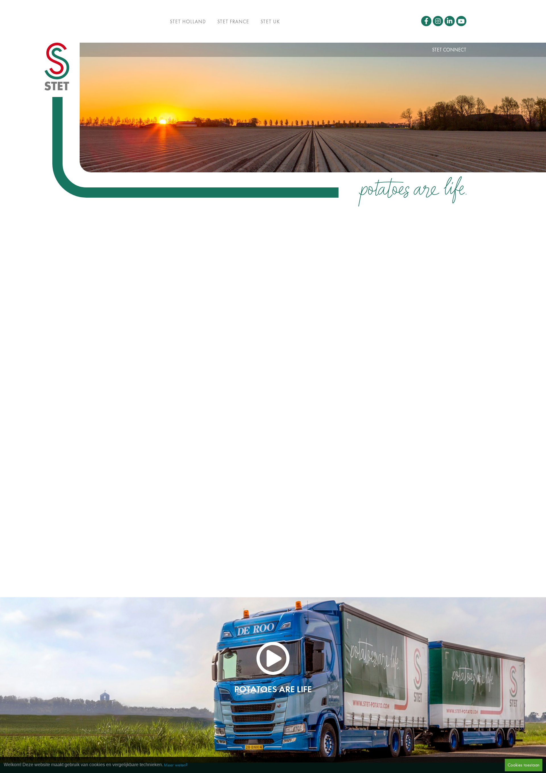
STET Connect (449, 50)
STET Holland (188, 21)
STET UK (270, 21)
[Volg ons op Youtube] (461, 21)
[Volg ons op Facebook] (426, 21)
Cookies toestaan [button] (523, 765)
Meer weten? (176, 765)
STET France (233, 21)
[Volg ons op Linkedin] (449, 21)
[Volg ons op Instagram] (438, 21)
